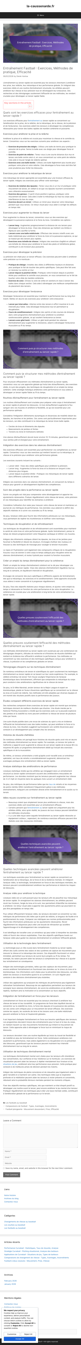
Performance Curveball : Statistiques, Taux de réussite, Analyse (31, 1248)
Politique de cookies (12, 1307)
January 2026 (10, 1284)
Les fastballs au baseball (16, 1103)
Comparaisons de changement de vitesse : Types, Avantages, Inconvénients (36, 1258)
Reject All (28, 1334)
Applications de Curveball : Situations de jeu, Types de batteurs (31, 1254)
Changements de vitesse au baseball (20, 1222)
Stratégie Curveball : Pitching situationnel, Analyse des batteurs (31, 1251)
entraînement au (35, 121)
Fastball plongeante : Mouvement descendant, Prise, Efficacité (32, 1109)
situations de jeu (10, 1064)
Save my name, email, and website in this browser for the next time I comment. (39, 1168)
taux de (52, 784)
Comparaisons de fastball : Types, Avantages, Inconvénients (31, 1106)
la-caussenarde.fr (40, 6)
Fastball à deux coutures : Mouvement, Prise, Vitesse (26, 1261)
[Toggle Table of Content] (29, 106)
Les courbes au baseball (14, 1225)
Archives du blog (11, 1198)
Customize (11, 1334)
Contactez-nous (11, 1202)
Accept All (20, 1339)
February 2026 (10, 1281)
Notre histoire (10, 1195)
